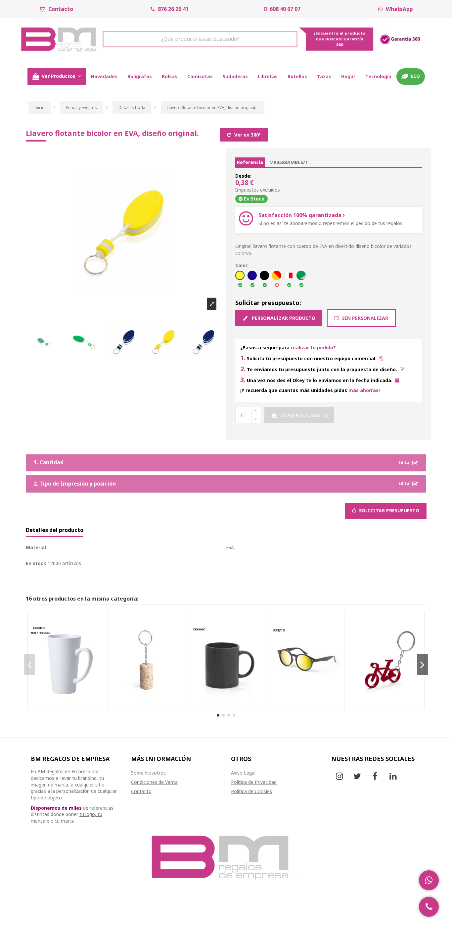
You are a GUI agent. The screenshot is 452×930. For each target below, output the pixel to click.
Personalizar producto (282, 318)
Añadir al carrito (304, 415)
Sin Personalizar (364, 318)
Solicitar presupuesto (388, 510)
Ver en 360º (247, 135)
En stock (36, 563)
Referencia (250, 162)
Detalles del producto (54, 530)
